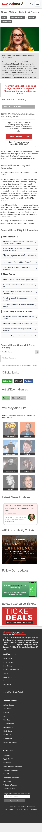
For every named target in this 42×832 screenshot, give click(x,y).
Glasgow (19, 809)
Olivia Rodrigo (9, 727)
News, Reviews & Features (13, 766)
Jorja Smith (8, 677)
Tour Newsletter (9, 789)
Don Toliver (8, 666)
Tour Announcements (11, 778)
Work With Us (8, 759)
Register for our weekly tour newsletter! (17, 794)
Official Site (7, 381)
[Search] (31, 3)
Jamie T (6, 673)
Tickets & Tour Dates (17, 17)
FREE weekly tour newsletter (23, 158)
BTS (5, 716)
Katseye (6, 712)
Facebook (28, 381)
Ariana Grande (9, 705)
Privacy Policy (24, 647)
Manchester (31, 807)
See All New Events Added (13, 692)
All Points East (9, 724)
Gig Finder (7, 781)
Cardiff (26, 809)
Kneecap (7, 681)
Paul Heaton (8, 738)
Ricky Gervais (8, 662)
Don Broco (7, 684)
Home (4, 17)
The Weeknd (8, 709)
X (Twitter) (18, 381)
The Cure (7, 720)
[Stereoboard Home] (12, 5)
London (23, 807)
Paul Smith (8, 735)
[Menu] (37, 3)
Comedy (31, 17)
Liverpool (33, 809)
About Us (7, 755)
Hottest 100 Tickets (10, 742)
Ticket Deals (8, 774)
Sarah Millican (6, 21)
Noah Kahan (8, 658)
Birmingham (9, 809)
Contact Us (7, 763)
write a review (32, 366)
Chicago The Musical (11, 670)
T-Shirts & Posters (10, 785)
